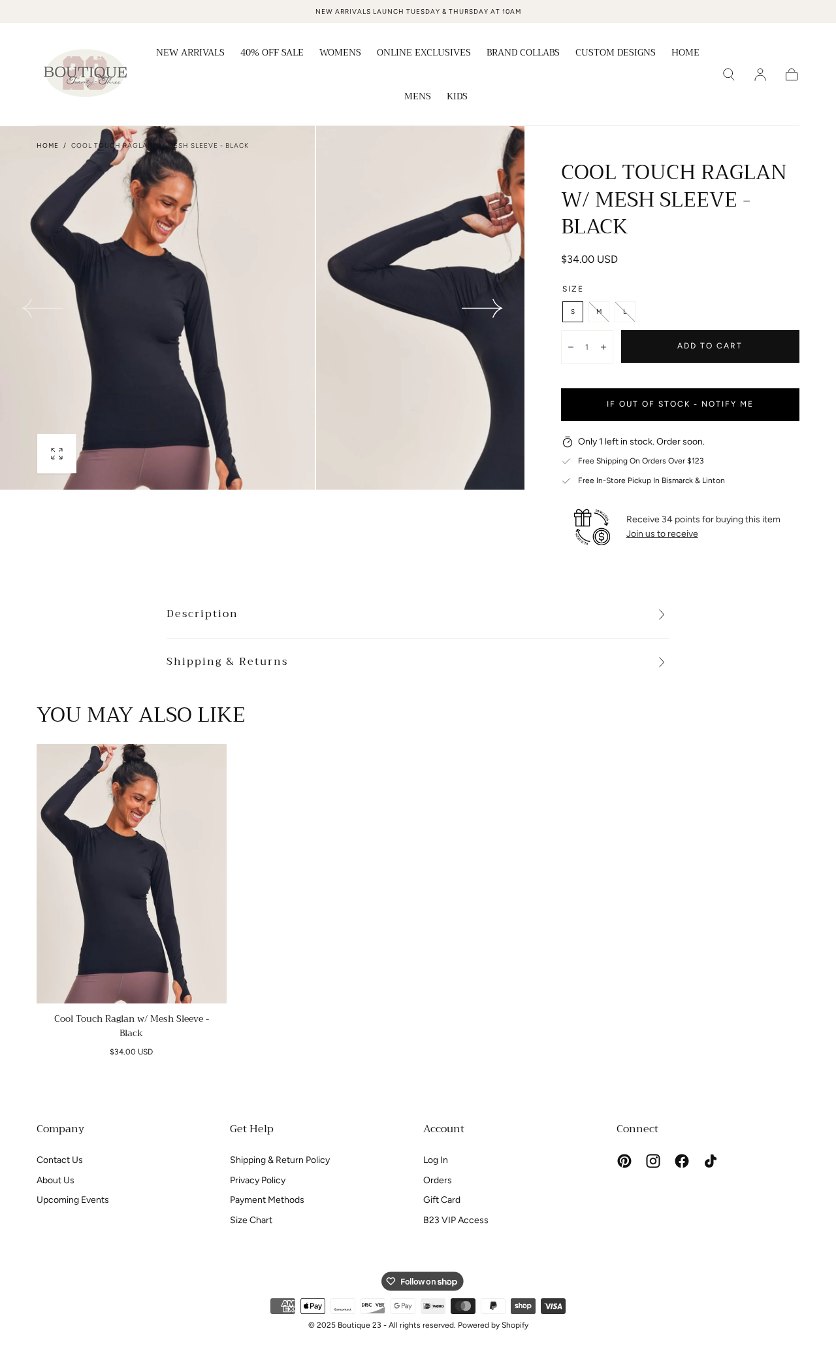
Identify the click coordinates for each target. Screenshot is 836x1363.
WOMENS (340, 53)
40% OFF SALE (272, 53)
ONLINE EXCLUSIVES (424, 53)
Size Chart (251, 1220)
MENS (417, 97)
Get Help (252, 1129)
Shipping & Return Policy (280, 1160)
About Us (55, 1180)
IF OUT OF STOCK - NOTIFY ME (680, 404)
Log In (435, 1160)
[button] (729, 74)
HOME (685, 53)
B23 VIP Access (456, 1220)
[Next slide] (483, 308)
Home (48, 145)
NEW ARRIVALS (190, 53)
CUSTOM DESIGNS (615, 53)
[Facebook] (681, 1161)
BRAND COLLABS (523, 53)
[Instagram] (653, 1161)
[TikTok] (710, 1161)
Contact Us (60, 1160)
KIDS (457, 97)
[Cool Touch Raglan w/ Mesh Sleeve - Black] (132, 873)
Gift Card (441, 1199)
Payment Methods (267, 1199)
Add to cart (710, 345)
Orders (437, 1180)
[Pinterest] (624, 1161)
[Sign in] (760, 74)
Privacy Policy (257, 1180)
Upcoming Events (73, 1199)
